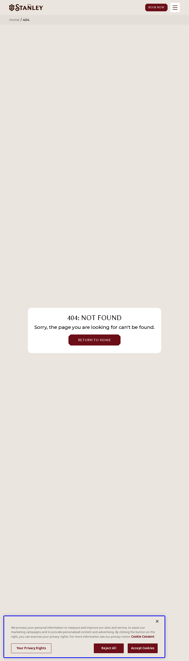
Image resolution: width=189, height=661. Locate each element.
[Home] (26, 7)
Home (14, 20)
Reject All (108, 648)
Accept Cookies (142, 648)
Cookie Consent (142, 636)
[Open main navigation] (175, 7)
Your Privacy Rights (31, 648)
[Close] (157, 621)
